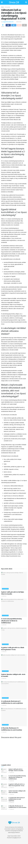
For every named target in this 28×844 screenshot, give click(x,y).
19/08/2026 (4, 732)
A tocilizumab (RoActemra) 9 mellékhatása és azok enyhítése (12, 702)
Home (2, 7)
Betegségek (7, 7)
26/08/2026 (4, 596)
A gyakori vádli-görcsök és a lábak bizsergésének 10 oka (12, 648)
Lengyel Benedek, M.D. (8, 21)
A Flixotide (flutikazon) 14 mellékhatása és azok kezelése (11, 729)
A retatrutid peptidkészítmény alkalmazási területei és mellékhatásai (11, 621)
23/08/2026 (4, 705)
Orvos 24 (14, 2)
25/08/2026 (4, 651)
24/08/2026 (4, 678)
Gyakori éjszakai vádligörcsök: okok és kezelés (17, 791)
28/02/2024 (18, 21)
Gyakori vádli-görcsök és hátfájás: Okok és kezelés (16, 769)
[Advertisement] (14, 30)
